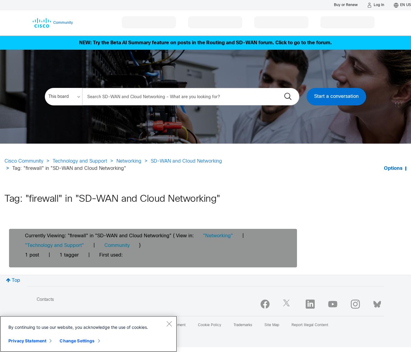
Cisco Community (24, 161)
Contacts (45, 300)
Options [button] (393, 168)
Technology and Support (80, 161)
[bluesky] (377, 303)
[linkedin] (310, 304)
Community (117, 245)
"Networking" (218, 236)
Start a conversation (336, 96)
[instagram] (355, 304)
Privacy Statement (27, 340)
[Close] (169, 324)
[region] (88, 334)
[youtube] (332, 304)
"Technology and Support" (54, 245)
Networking (128, 161)
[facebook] (265, 304)
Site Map (271, 325)
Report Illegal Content (310, 325)
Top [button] (16, 280)
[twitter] (287, 304)
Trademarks (242, 325)
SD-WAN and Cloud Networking (186, 161)
